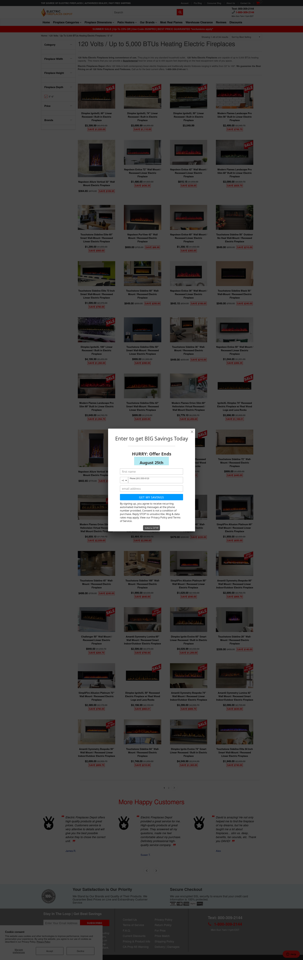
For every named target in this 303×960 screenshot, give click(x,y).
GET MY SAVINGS (151, 497)
